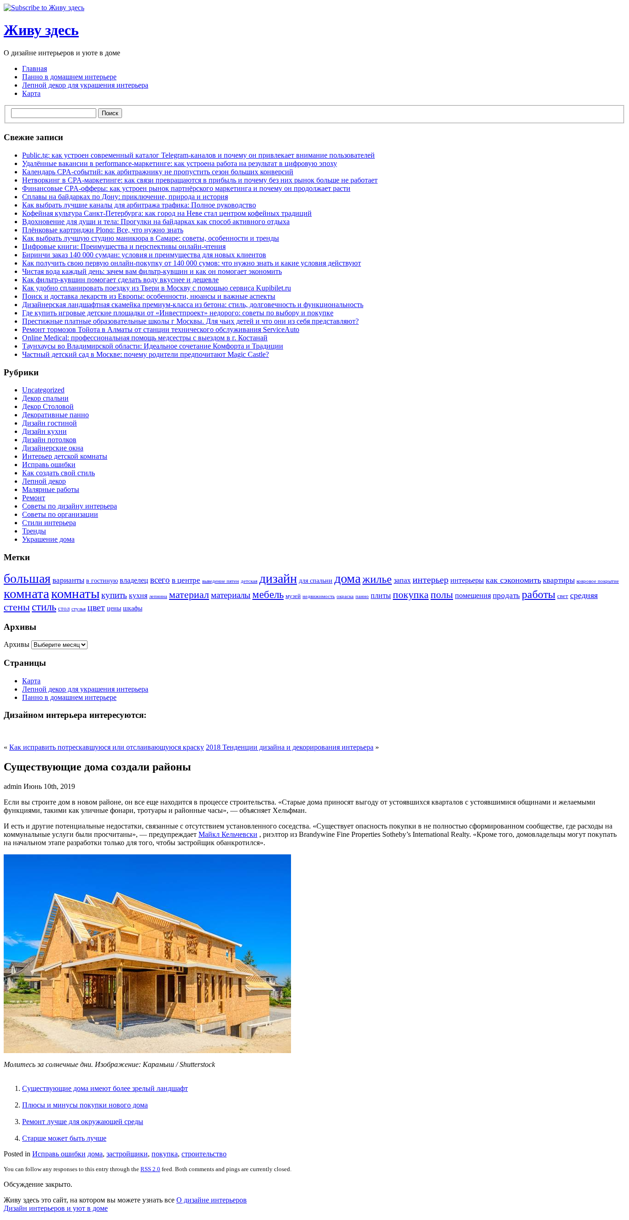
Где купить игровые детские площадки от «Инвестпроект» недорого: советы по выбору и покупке (177, 313)
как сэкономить (513, 580)
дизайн (278, 578)
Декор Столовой (48, 406)
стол (64, 608)
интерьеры (467, 580)
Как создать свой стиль (58, 473)
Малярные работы (50, 489)
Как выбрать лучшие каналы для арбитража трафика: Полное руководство (139, 205)
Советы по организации (60, 514)
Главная (34, 68)
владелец (134, 580)
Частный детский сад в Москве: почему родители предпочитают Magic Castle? (145, 354)
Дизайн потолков (49, 440)
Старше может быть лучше (64, 1138)
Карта (31, 93)
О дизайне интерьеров (211, 1200)
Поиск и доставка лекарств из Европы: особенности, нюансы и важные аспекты (148, 296)
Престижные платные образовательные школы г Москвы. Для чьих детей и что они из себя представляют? (190, 321)
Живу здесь (41, 30)
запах (402, 580)
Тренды (34, 531)
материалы (230, 595)
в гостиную (102, 580)
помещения (473, 595)
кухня (138, 595)
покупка (411, 594)
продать (506, 595)
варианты (68, 580)
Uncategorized (43, 390)
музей (293, 596)
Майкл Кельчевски (227, 834)
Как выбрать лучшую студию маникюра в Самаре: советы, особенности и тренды (150, 238)
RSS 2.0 (150, 1169)
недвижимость (319, 596)
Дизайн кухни (44, 431)
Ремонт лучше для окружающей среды (82, 1121)
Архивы (16, 644)
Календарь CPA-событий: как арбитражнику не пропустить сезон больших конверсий (157, 172)
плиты (381, 595)
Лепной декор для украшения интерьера (85, 85)
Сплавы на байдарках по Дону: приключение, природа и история (125, 197)
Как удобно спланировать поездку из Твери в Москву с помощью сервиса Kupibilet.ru (156, 288)
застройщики (127, 1154)
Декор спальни (45, 398)
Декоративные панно (55, 415)
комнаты (75, 593)
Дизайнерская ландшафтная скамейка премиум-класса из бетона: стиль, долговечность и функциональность (192, 304)
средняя (584, 595)
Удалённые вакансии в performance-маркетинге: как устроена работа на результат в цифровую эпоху (179, 163)
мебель (268, 594)
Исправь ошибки (49, 464)
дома (347, 578)
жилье (377, 579)
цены (114, 608)
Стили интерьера (49, 523)
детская (249, 581)
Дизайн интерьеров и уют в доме (56, 1208)
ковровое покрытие (598, 581)
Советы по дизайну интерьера (69, 506)
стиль (44, 607)
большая (27, 578)
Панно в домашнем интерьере (69, 77)
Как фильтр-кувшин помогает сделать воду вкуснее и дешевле (120, 280)
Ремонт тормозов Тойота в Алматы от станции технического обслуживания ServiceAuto (160, 329)
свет (562, 596)
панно (362, 596)
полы (442, 594)
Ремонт (33, 498)
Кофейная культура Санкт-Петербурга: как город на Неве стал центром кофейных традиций (167, 213)
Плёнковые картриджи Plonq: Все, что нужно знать (102, 230)
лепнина (158, 596)
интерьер (430, 579)
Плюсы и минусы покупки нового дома (85, 1105)
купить (114, 595)
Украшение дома (48, 539)
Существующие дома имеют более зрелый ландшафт (105, 1088)
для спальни (315, 580)
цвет (96, 607)
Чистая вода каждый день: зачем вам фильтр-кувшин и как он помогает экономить (152, 271)
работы (538, 594)
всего (160, 580)
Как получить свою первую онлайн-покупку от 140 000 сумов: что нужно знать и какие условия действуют (191, 263)
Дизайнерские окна (52, 448)
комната (26, 593)
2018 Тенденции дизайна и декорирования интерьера (289, 747)
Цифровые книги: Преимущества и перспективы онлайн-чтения (124, 246)
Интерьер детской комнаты (64, 456)
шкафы (132, 608)
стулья (78, 608)
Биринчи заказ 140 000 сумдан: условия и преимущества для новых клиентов (144, 255)
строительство (204, 1154)
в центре (186, 580)
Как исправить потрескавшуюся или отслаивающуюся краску (106, 747)
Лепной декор (44, 481)
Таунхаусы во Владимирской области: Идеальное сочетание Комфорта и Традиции (152, 346)
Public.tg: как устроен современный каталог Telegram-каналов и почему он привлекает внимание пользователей (198, 155)
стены (17, 607)
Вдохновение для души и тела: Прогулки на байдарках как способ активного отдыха (156, 221)
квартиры (559, 580)
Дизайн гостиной (49, 423)
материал (189, 594)
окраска (345, 596)
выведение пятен (220, 581)
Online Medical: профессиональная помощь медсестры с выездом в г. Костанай (145, 338)
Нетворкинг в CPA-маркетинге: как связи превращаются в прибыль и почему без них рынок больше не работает (200, 180)
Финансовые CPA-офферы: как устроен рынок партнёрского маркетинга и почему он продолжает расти (186, 188)
